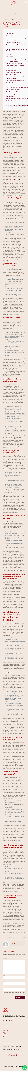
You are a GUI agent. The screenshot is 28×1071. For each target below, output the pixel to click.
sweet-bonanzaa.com (15, 179)
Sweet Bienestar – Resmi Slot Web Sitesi (15, 65)
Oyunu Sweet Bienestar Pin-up (13, 82)
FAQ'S (4, 1036)
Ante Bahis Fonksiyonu (11, 94)
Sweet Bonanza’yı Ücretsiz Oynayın (14, 72)
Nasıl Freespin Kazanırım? (12, 61)
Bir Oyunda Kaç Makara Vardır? (13, 67)
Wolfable (20, 1068)
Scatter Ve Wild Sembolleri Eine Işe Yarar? (15, 80)
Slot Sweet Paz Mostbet (11, 100)
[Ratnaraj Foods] (14, 3)
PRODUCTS (5, 1030)
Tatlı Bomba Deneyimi (11, 74)
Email (4, 981)
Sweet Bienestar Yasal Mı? (12, 91)
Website (4, 986)
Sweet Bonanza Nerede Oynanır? (13, 89)
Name (4, 975)
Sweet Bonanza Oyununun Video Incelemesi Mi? (17, 98)
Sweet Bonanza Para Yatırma (12, 47)
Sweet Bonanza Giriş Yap (11, 103)
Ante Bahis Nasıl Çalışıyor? (12, 35)
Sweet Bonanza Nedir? (11, 85)
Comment (5, 958)
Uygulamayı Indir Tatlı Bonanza (13, 42)
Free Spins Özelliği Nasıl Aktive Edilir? (14, 63)
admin (11, 14)
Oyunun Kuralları (9, 56)
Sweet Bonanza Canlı (11, 70)
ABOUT (4, 1033)
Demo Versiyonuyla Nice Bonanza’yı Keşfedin (16, 44)
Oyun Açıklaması (10, 33)
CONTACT (5, 1032)
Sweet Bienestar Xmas (11, 40)
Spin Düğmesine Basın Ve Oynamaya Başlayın (16, 38)
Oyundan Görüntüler (10, 96)
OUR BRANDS (6, 1035)
